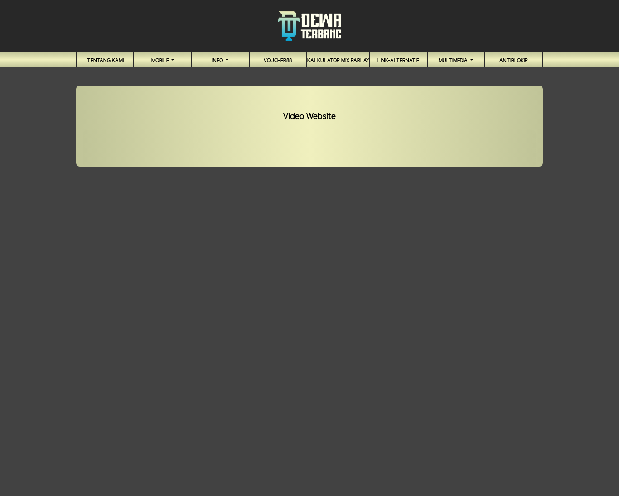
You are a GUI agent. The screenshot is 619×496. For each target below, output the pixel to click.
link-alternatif (398, 60)
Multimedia (454, 60)
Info (218, 60)
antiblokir (513, 60)
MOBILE (160, 60)
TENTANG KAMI (105, 60)
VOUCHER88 (278, 60)
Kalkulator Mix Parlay (338, 60)
